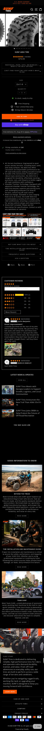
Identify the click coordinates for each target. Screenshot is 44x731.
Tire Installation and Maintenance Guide (22, 249)
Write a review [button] (22, 289)
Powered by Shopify (22, 729)
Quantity (22, 89)
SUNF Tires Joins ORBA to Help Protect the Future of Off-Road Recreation (28, 413)
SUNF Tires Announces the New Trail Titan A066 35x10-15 (28, 402)
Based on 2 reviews (12, 286)
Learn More (10, 691)
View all (22, 380)
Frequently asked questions (22, 254)
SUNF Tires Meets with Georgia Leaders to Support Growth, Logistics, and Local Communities (28, 390)
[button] (18, 57)
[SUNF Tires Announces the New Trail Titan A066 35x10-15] (8, 402)
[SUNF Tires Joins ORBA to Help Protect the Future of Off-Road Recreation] (8, 413)
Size (21, 80)
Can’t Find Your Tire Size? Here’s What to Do (22, 71)
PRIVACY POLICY (21, 713)
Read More (22, 516)
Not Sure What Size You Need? (22, 244)
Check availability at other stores (15, 153)
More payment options (22, 137)
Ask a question (22, 258)
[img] (16, 319)
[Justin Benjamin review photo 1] (13, 349)
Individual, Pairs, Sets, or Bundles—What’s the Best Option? (22, 65)
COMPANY (21, 709)
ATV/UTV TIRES (21, 704)
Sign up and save (21, 699)
